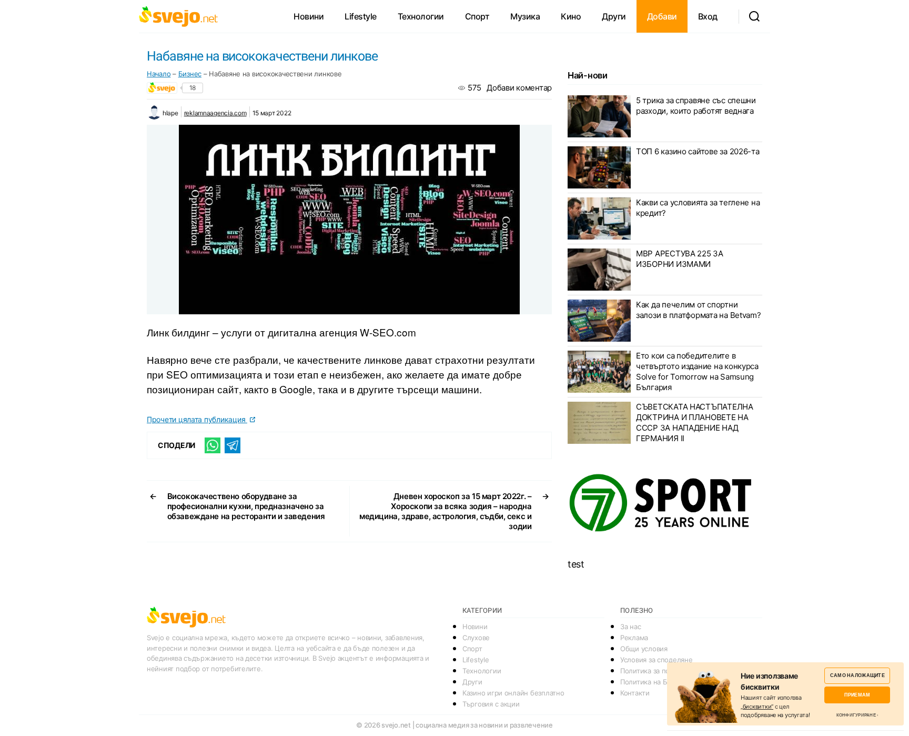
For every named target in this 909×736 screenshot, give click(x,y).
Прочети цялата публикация (197, 419)
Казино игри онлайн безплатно (513, 693)
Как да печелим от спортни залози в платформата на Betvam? (698, 310)
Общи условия (644, 648)
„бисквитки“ (757, 706)
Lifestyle (361, 16)
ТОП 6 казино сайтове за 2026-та (698, 151)
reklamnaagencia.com (215, 113)
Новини (309, 16)
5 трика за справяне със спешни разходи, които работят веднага (696, 105)
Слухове (476, 637)
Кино (571, 16)
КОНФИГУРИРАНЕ (856, 715)
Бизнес (189, 73)
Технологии (421, 16)
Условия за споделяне (656, 659)
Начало (158, 73)
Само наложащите (857, 675)
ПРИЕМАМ (857, 694)
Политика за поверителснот (665, 671)
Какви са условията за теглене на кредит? (698, 207)
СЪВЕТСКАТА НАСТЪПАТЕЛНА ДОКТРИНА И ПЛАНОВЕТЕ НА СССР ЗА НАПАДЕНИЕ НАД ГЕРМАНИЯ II (694, 422)
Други (614, 16)
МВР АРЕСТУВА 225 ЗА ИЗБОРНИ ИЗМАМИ (679, 258)
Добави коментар (519, 88)
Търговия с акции (491, 704)
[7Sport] (665, 503)
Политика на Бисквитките (662, 682)
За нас (630, 626)
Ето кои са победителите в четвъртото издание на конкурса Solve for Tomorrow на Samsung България (697, 371)
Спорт (477, 16)
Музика (525, 16)
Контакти (635, 693)
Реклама (634, 637)
